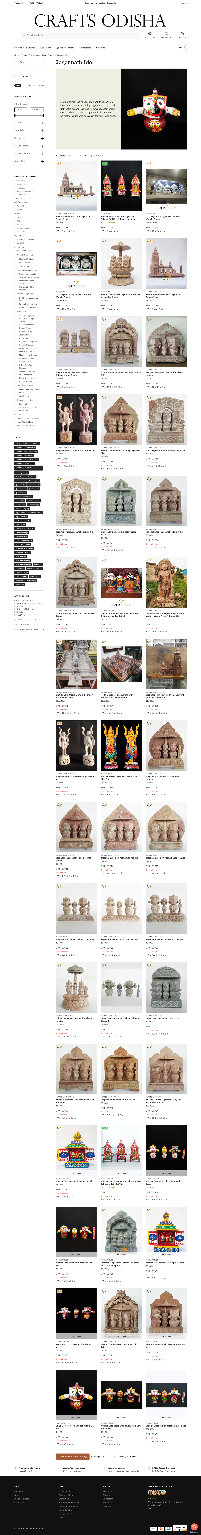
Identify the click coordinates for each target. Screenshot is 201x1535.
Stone (19, 209)
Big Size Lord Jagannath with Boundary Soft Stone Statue (74, 696)
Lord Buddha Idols (23, 521)
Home (17, 55)
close (184, 3)
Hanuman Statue (26, 331)
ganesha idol (20, 485)
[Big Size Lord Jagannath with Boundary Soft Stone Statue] (76, 664)
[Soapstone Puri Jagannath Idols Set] (121, 1069)
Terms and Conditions (69, 1502)
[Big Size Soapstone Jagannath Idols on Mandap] (166, 341)
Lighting (17, 235)
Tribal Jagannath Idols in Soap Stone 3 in (165, 450)
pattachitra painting (23, 561)
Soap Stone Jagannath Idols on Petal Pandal (73, 859)
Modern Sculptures (25, 385)
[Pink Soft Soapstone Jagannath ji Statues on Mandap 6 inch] (121, 263)
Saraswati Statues (27, 371)
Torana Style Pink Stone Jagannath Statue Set (121, 373)
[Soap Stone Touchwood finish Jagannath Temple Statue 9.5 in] (166, 664)
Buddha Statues (23, 266)
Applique (18, 198)
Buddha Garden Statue (24, 455)
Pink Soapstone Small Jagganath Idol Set (165, 1344)
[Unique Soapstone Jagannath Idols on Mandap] (76, 987)
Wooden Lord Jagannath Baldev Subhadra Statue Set (121, 1427)
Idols (19, 218)
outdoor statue (21, 537)
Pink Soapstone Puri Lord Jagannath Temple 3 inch (73, 218)
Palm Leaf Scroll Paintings (28, 418)
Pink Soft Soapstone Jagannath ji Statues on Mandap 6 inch (120, 295)
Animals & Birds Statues (27, 255)
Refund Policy (65, 1510)
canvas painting (21, 473)
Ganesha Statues (26, 324)
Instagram (108, 1498)
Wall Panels (24, 396)
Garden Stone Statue (23, 497)
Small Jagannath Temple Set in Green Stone (118, 533)
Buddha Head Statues (28, 270)
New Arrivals (20, 525)
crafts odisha (20, 481)
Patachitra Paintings (25, 425)
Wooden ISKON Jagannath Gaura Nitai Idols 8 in (119, 777)
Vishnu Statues (25, 381)
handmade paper (33, 501)
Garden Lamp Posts (27, 307)
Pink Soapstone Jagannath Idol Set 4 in (164, 532)
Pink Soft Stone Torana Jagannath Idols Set (119, 1345)
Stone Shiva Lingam (27, 378)
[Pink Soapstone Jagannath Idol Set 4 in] (166, 501)
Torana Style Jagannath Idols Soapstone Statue (75, 614)
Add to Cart (166, 235)
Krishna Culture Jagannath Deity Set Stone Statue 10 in (163, 1101)
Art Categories (20, 202)
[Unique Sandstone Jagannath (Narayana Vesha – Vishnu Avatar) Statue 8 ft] (166, 582)
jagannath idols (21, 517)
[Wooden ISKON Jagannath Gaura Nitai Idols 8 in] (121, 745)
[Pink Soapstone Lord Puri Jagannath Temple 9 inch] (166, 263)
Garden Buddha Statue (29, 274)
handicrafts (20, 501)
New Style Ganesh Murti (25, 529)
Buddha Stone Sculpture (25, 463)
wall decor (19, 581)
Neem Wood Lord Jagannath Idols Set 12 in (75, 1345)
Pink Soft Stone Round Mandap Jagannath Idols (121, 451)
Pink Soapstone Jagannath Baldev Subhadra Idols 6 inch (72, 373)
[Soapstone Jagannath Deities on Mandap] (76, 908)
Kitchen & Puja (23, 184)
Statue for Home (22, 573)
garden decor (34, 489)
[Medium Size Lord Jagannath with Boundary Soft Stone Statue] (121, 664)
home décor (20, 505)
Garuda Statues (25, 328)
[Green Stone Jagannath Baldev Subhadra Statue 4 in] (121, 987)
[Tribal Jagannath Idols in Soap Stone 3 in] (166, 419)
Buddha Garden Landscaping (26, 451)
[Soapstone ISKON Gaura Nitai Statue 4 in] (76, 419)
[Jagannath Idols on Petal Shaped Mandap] (166, 827)
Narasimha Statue (27, 358)
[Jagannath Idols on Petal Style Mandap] (121, 827)
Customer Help (166, 37)
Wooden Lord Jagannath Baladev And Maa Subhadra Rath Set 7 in (121, 1182)
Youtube (107, 1506)
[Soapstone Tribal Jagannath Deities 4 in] (76, 501)
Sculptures (19, 247)
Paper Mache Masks (25, 422)
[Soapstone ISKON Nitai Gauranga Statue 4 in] (76, 745)
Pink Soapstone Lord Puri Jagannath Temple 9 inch (163, 295)
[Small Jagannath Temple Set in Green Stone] (121, 501)
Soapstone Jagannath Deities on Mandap (75, 939)
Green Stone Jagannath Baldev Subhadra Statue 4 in (120, 1019)
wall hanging (31, 581)
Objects (20, 221)
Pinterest (107, 1502)
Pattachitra (21, 206)
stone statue (34, 577)
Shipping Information (69, 1506)
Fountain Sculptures (28, 304)
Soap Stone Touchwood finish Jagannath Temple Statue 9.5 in (165, 696)
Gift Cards (19, 1502)
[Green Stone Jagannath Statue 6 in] (166, 987)
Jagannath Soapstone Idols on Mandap (119, 939)
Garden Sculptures (25, 294)
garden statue (21, 493)
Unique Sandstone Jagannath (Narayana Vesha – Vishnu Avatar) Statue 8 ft (165, 614)
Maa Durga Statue (26, 351)
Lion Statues (24, 262)
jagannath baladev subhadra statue (29, 513)
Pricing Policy (65, 1514)
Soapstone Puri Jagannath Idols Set (118, 1099)
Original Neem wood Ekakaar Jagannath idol (75, 1427)
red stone (37, 565)
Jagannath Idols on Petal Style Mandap (119, 857)
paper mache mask (23, 545)
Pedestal (23, 404)
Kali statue (23, 338)
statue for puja (21, 577)
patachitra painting (22, 553)
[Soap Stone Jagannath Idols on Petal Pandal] (76, 827)
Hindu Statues (48, 55)
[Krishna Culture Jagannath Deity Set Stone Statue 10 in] (166, 1069)
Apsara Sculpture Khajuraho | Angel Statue (26, 319)
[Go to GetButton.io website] (194, 1532)
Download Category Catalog (72, 1456)
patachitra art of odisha (24, 549)
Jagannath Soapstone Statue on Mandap (165, 939)
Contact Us (64, 1498)
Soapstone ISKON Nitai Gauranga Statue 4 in (76, 777)
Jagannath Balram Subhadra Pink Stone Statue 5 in (75, 1101)
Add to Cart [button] (76, 235)
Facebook (107, 1491)
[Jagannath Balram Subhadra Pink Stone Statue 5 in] (76, 1069)
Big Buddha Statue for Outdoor (27, 443)
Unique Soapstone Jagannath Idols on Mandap (74, 1019)
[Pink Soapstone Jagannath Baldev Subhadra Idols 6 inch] (76, 341)
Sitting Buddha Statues (29, 277)
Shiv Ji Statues (25, 374)
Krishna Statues (26, 345)
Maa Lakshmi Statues (28, 355)
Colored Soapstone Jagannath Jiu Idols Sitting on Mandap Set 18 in (119, 614)
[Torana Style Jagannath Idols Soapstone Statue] (76, 582)
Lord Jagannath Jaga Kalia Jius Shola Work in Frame (163, 218)
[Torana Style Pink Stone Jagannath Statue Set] (121, 341)
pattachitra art (21, 557)
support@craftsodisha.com (32, 629)
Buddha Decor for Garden (25, 447)
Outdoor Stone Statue (24, 541)
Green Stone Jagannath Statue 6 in (162, 1018)
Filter (18, 85)
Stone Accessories (25, 400)
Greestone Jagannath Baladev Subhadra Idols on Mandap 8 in (120, 1264)
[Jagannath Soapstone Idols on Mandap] (121, 908)
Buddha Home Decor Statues (26, 459)
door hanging (33, 481)
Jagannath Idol (108, 611)
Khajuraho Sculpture (28, 341)
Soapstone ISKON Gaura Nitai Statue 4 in (75, 450)
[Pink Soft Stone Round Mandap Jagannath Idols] (121, 419)
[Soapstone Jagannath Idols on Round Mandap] (166, 745)
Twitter (106, 1495)
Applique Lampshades (26, 239)
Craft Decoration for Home (25, 477)
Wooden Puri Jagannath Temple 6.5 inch (165, 1262)
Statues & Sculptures (31, 55)
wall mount (20, 585)
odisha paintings (22, 533)
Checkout (182, 37)
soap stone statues (34, 569)
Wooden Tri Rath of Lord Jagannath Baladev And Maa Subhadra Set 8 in (118, 218)
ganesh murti (20, 489)
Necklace (21, 188)
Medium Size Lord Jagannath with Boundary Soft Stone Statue (117, 696)
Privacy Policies (21, 1498)
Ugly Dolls (21, 231)
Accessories (19, 180)
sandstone (20, 569)
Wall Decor (19, 414)
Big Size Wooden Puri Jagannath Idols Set (166, 1425)
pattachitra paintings (23, 565)
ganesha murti (34, 485)
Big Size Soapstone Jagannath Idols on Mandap (164, 373)
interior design (33, 505)
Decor (16, 213)
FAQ (61, 1517)
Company (18, 1491)
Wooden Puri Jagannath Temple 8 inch (74, 1181)
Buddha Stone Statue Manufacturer (24, 468)
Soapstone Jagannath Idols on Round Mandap (163, 777)
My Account (150, 37)
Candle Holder (23, 243)
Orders (17, 1495)
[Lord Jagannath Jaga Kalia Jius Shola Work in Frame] (166, 186)
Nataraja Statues (26, 362)
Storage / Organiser (25, 228)
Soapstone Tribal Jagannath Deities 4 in (74, 532)
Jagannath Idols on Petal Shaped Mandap (165, 857)
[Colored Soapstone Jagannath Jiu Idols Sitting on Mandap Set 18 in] (121, 582)
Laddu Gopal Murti (27, 348)
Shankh (20, 224)
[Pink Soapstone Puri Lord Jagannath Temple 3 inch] (76, 186)
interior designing (22, 509)
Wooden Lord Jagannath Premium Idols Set (74, 1264)
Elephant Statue (26, 259)
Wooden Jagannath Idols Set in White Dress (164, 1182)
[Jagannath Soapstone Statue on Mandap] (166, 908)
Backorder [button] (76, 472)
